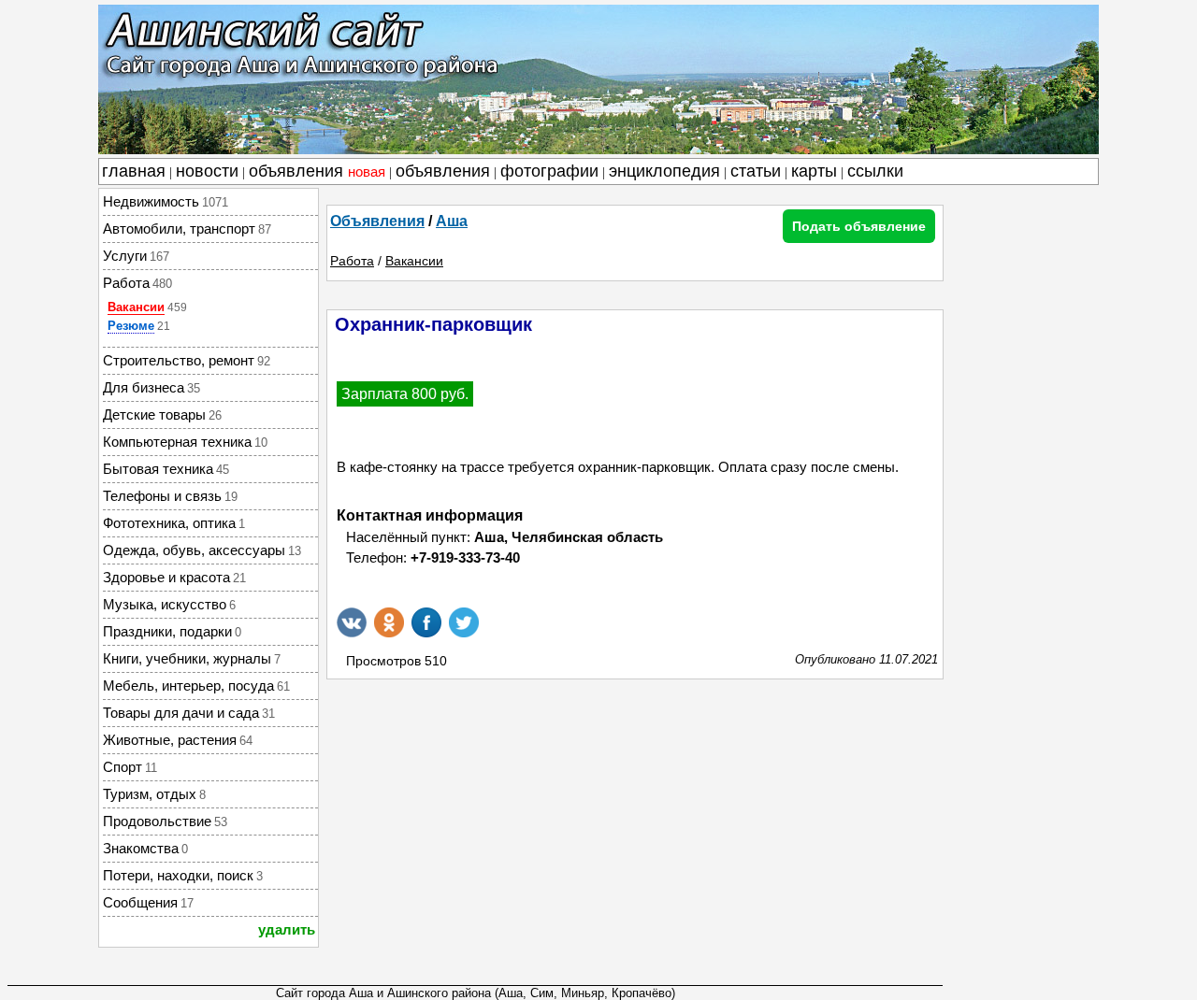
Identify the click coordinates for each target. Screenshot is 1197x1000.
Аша (452, 221)
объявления (317, 171)
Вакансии (136, 307)
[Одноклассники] (389, 622)
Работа (352, 260)
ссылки (875, 171)
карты (814, 171)
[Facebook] (426, 622)
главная (134, 171)
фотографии (549, 171)
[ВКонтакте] (352, 622)
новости (207, 171)
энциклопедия (664, 171)
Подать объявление (859, 226)
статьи (755, 171)
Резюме (131, 326)
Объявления (377, 221)
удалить (286, 929)
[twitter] (464, 622)
